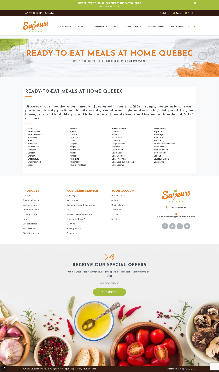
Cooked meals (30, 205)
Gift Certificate (180, 26)
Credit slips (117, 205)
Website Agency (174, 369)
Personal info (118, 195)
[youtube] (187, 226)
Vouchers (116, 214)
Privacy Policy (74, 228)
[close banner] (195, 3)
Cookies (71, 224)
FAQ (69, 209)
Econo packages (31, 214)
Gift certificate (30, 224)
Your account (123, 190)
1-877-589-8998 (34, 13)
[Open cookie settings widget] (4, 368)
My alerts (116, 219)
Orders (114, 200)
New (25, 219)
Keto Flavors (29, 228)
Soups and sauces (32, 200)
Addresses (116, 209)
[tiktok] (180, 226)
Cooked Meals (99, 26)
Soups (81, 26)
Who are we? (73, 200)
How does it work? (76, 219)
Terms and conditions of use (81, 205)
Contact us (49, 13)
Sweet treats (133, 26)
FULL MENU (65, 26)
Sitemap (70, 369)
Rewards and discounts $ (79, 214)
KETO (116, 26)
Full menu (27, 195)
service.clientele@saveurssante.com (176, 216)
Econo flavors (156, 26)
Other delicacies (31, 209)
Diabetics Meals (31, 233)
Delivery (71, 195)
